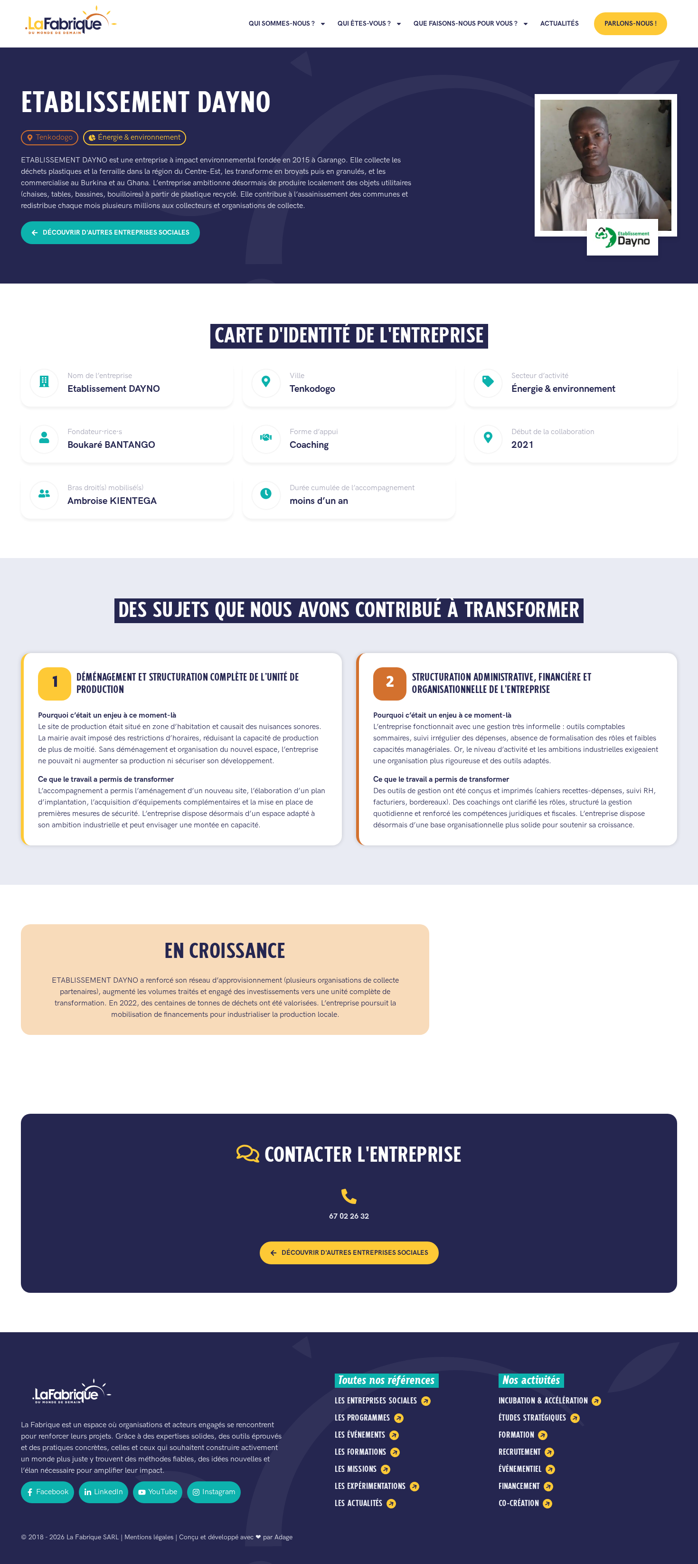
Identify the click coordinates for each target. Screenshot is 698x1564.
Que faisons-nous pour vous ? (466, 23)
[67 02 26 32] (349, 1196)
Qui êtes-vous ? (364, 23)
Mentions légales (148, 1537)
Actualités (559, 23)
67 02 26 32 (349, 1216)
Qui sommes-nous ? (282, 23)
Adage (283, 1537)
